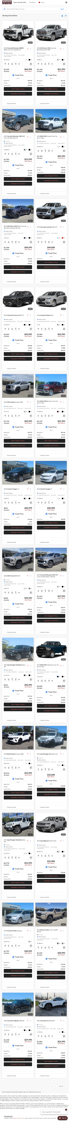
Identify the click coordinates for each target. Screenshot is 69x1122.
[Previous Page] (52, 1086)
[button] (32, 33)
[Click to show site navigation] (66, 2)
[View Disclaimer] (19, 64)
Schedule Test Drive (18, 93)
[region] (18, 83)
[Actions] (30, 48)
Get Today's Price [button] (17, 89)
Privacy (23, 1118)
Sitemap (19, 1118)
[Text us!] (62, 1118)
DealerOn (15, 1118)
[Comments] (31, 64)
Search (62, 9)
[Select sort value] (65, 15)
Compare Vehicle (11, 103)
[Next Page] (55, 1086)
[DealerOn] (8, 1116)
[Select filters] (62, 15)
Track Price (19, 75)
